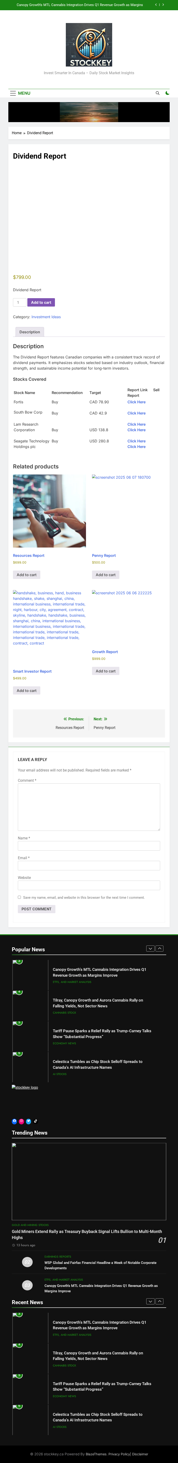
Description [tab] (29, 332)
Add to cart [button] (27, 574)
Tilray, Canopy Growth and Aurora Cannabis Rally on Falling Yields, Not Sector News (78, 5)
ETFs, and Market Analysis (63, 1280)
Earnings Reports (66, 1077)
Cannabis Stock (64, 985)
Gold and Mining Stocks (30, 1225)
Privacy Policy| (120, 1454)
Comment (27, 780)
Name (24, 838)
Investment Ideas (46, 316)
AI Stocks (60, 1046)
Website (24, 877)
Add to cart (41, 302)
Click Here (136, 402)
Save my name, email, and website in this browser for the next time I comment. (84, 897)
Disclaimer (140, 1454)
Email (24, 858)
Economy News (64, 1016)
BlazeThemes (96, 1454)
